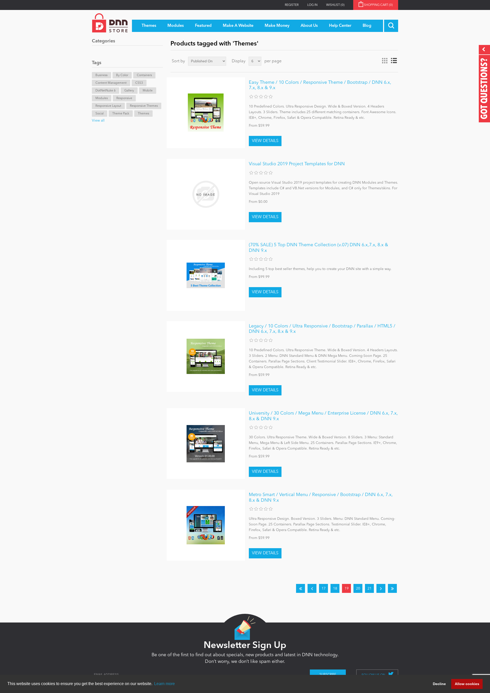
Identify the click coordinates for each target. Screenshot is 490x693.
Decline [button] (439, 684)
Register (292, 5)
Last (392, 588)
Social (99, 113)
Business (101, 75)
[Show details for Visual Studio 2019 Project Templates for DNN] (205, 194)
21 (370, 588)
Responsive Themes (144, 106)
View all (98, 120)
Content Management (111, 83)
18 (335, 588)
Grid (385, 61)
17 (324, 588)
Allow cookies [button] (467, 684)
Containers (144, 75)
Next (380, 588)
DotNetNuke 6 (105, 90)
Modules (101, 98)
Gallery (129, 90)
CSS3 (139, 83)
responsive (124, 98)
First (300, 588)
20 (358, 588)
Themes (143, 113)
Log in (312, 5)
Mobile (148, 90)
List (394, 61)
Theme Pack (120, 113)
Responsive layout (108, 106)
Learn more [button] (164, 684)
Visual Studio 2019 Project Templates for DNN (297, 164)
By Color (122, 75)
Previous (312, 588)
